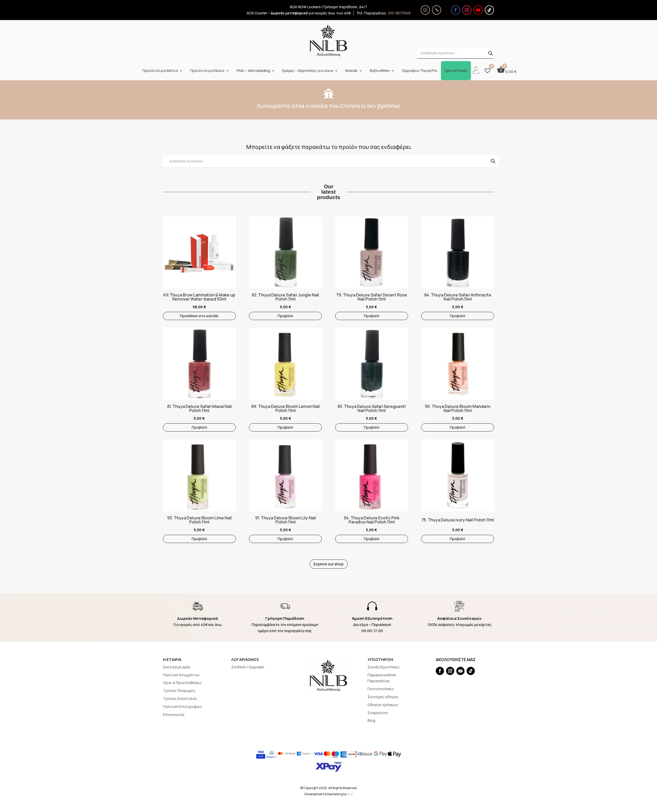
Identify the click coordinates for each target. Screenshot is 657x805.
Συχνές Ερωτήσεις (384, 666)
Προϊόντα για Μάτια (160, 70)
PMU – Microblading (253, 70)
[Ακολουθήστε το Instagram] (466, 10)
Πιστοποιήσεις (381, 688)
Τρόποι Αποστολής (180, 698)
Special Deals (456, 70)
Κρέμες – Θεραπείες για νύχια (307, 70)
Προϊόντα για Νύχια (207, 70)
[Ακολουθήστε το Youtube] (478, 10)
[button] (165, 243)
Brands (351, 70)
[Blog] (436, 10)
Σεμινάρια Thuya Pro (419, 70)
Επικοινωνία (173, 714)
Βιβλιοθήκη (380, 70)
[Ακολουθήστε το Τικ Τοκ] (489, 10)
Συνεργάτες (378, 712)
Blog (371, 720)
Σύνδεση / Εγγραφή (247, 666)
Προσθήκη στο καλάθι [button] (199, 315)
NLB (350, 794)
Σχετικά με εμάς (176, 666)
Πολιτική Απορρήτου (181, 674)
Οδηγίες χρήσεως (383, 704)
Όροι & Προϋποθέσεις (182, 682)
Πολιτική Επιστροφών (182, 706)
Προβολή (285, 315)
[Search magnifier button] (490, 53)
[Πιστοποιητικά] (425, 10)
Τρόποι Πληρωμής (179, 690)
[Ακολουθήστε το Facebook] (455, 10)
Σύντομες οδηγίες (383, 696)
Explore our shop (329, 564)
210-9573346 (399, 13)
